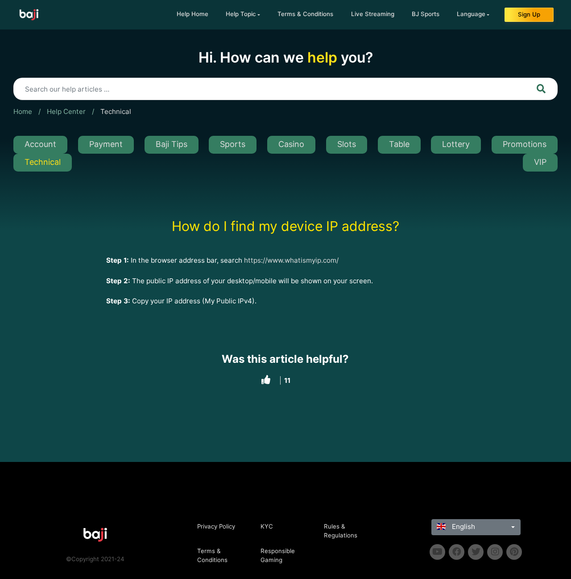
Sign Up (529, 14)
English (462, 526)
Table (399, 144)
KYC (267, 526)
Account (40, 144)
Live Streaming (372, 13)
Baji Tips (171, 144)
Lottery (456, 144)
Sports (232, 144)
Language (471, 13)
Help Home (192, 13)
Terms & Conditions (305, 13)
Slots (346, 144)
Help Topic (241, 13)
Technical (115, 111)
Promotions (524, 144)
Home (22, 111)
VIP (540, 162)
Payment (106, 144)
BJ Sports (425, 13)
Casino (291, 144)
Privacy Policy (216, 526)
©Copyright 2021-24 (95, 558)
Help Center (66, 111)
